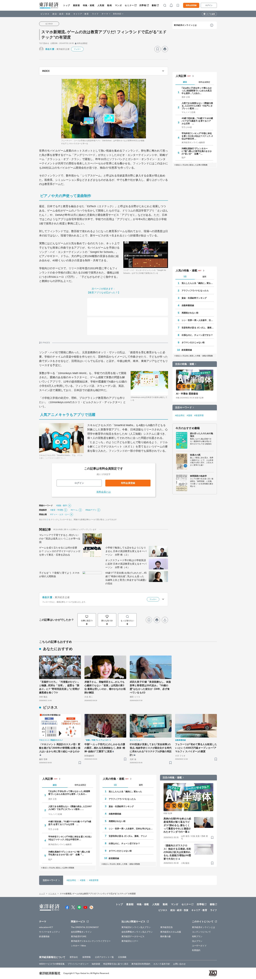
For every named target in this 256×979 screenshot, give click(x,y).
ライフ (95, 14)
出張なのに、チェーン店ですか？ (197, 335)
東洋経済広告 (166, 927)
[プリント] (165, 49)
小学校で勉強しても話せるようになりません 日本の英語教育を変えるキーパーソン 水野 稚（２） (126, 551)
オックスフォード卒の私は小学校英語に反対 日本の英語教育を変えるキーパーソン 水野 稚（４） (126, 564)
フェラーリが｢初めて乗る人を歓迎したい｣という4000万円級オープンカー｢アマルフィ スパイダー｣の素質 (196, 748)
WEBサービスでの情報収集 (52, 964)
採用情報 (86, 957)
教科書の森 (165, 936)
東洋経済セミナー (129, 941)
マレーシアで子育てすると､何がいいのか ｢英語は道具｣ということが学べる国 (59, 538)
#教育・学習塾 (56, 510)
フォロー (77, 49)
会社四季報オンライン (81, 932)
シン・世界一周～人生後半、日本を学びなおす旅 (198, 320)
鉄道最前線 (187, 350)
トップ (66, 5)
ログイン (208, 5)
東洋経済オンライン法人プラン (136, 927)
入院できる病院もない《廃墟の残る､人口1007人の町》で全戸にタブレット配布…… (197, 106)
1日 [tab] (185, 276)
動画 (109, 5)
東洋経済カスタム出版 (170, 932)
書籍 (154, 5)
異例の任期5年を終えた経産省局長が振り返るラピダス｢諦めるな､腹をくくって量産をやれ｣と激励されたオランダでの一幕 (177, 825)
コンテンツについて (201, 932)
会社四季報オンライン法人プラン (137, 932)
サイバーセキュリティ (49, 932)
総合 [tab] (185, 82)
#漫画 (189, 415)
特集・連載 (89, 5)
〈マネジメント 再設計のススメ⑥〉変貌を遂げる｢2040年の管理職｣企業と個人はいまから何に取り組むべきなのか (59, 748)
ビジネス (45, 14)
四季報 (142, 5)
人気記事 (181, 75)
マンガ (118, 5)
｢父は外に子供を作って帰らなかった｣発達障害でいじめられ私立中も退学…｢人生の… (197, 90)
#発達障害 (199, 415)
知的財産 (96, 964)
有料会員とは (103, 492)
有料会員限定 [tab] (204, 82)
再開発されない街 (190, 313)
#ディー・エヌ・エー (59, 514)
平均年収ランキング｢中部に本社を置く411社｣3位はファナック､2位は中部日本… (197, 136)
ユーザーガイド (199, 945)
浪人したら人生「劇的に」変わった (198, 283)
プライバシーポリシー (78, 964)
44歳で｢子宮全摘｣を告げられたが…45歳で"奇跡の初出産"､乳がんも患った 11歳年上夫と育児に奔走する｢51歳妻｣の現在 (126, 578)
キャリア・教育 (81, 14)
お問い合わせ (179, 964)
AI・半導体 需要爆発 (187, 393)
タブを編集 (210, 14)
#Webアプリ (90, 510)
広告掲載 (122, 957)
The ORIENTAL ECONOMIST (85, 927)
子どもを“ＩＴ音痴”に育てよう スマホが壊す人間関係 (59, 575)
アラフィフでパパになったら (195, 290)
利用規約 (196, 950)
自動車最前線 (188, 305)
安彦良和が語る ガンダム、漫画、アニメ (198, 327)
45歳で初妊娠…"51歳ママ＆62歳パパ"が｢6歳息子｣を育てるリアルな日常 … (197, 121)
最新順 (76, 5)
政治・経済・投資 (61, 14)
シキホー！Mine (78, 945)
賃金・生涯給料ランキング (194, 298)
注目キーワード (183, 407)
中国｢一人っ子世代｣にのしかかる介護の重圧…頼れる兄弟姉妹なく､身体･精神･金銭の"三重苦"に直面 (104, 748)
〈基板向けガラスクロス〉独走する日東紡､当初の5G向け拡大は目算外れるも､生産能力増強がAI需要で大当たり (177, 852)
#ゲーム (74, 510)
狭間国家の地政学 (198, 476)
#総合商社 (180, 415)
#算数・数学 (61, 505)
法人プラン (197, 941)
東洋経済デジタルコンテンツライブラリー (91, 941)
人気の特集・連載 (186, 270)
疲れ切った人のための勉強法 (201, 434)
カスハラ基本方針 (161, 964)
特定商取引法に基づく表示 (115, 964)
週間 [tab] (204, 277)
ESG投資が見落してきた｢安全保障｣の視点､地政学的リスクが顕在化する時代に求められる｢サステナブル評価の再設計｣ (151, 749)
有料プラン (197, 936)
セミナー (129, 5)
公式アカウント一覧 (104, 957)
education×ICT (46, 927)
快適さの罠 (195, 455)
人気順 (100, 5)
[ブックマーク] (157, 49)
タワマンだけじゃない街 (193, 342)
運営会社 (74, 957)
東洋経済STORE (79, 936)
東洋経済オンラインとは (185, 25)
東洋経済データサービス (132, 936)
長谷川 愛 (49, 49)
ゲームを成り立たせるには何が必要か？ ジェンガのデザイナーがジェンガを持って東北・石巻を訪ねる (59, 551)
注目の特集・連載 (184, 364)
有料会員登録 (191, 5)
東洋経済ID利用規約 (140, 964)
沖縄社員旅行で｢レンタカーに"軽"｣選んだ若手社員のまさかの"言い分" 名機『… (197, 151)
